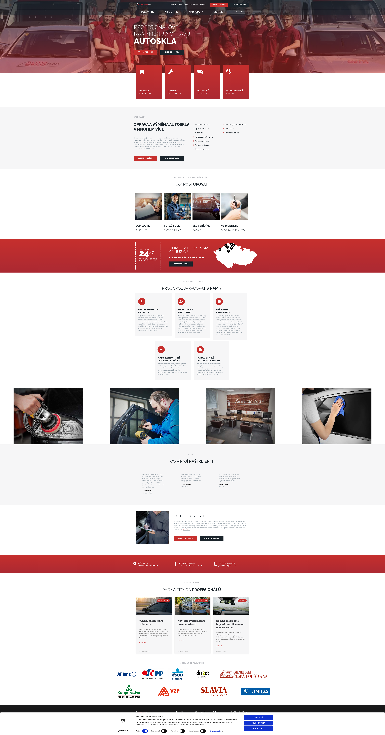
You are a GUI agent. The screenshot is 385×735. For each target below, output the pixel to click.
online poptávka (172, 52)
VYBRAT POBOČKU (145, 52)
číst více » (142, 642)
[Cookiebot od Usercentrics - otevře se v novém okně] (123, 731)
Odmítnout (258, 728)
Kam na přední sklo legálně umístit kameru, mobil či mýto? (230, 624)
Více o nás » (186, 530)
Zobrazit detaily (215, 731)
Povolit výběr (258, 723)
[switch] (164, 731)
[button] (219, 5)
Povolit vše (258, 717)
